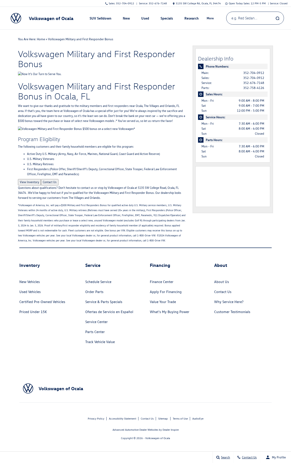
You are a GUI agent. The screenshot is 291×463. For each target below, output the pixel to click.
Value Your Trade (163, 302)
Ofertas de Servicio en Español (109, 312)
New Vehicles (29, 282)
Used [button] (145, 19)
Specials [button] (166, 19)
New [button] (127, 19)
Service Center (96, 322)
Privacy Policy (96, 418)
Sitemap (163, 418)
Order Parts (94, 292)
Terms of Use (180, 418)
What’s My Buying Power (169, 312)
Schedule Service (98, 282)
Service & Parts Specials (103, 302)
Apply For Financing (166, 292)
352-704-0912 (253, 73)
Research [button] (191, 19)
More (210, 19)
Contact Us (50, 182)
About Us (221, 282)
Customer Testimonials (232, 312)
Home (41, 39)
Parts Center (95, 332)
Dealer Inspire (171, 429)
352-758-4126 (253, 88)
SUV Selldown (100, 18)
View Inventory (29, 182)
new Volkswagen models (98, 121)
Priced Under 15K (33, 312)
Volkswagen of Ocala (76, 111)
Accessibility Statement (122, 418)
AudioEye (197, 418)
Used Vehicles (30, 292)
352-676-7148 (253, 83)
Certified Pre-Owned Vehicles (42, 302)
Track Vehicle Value (100, 342)
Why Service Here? (228, 302)
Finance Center (161, 282)
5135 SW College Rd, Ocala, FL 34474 (198, 3)
